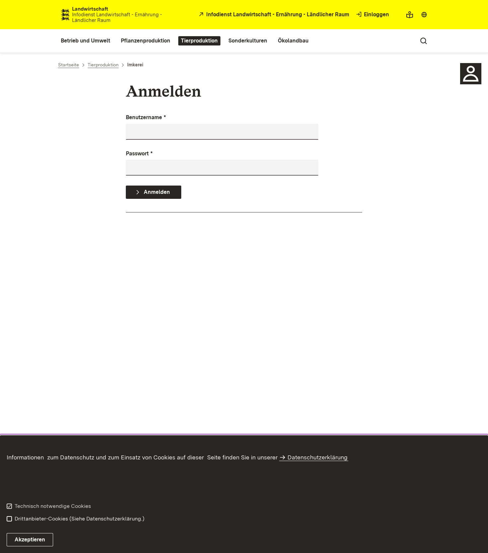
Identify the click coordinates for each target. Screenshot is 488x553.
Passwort (139, 153)
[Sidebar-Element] (470, 73)
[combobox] (424, 14)
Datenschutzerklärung (317, 457)
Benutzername (146, 117)
